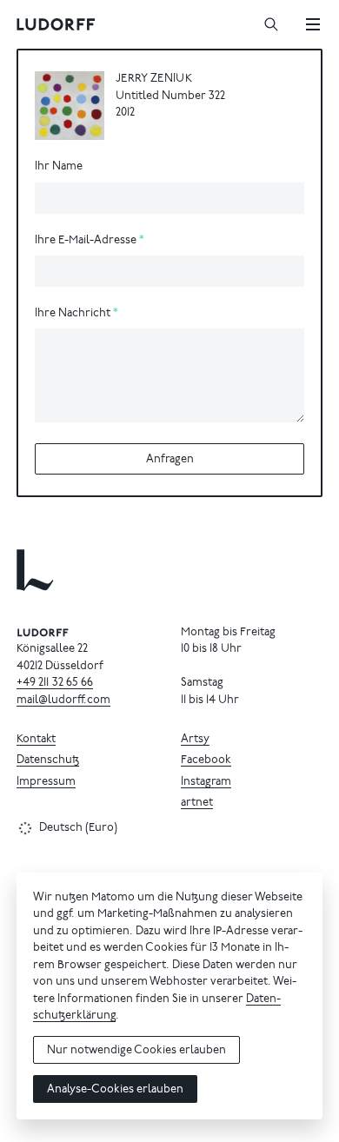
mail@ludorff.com (63, 701)
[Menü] (313, 24)
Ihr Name (59, 167)
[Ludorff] (56, 24)
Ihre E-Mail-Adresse (85, 241)
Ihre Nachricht (72, 314)
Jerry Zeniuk (154, 79)
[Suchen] (271, 24)
